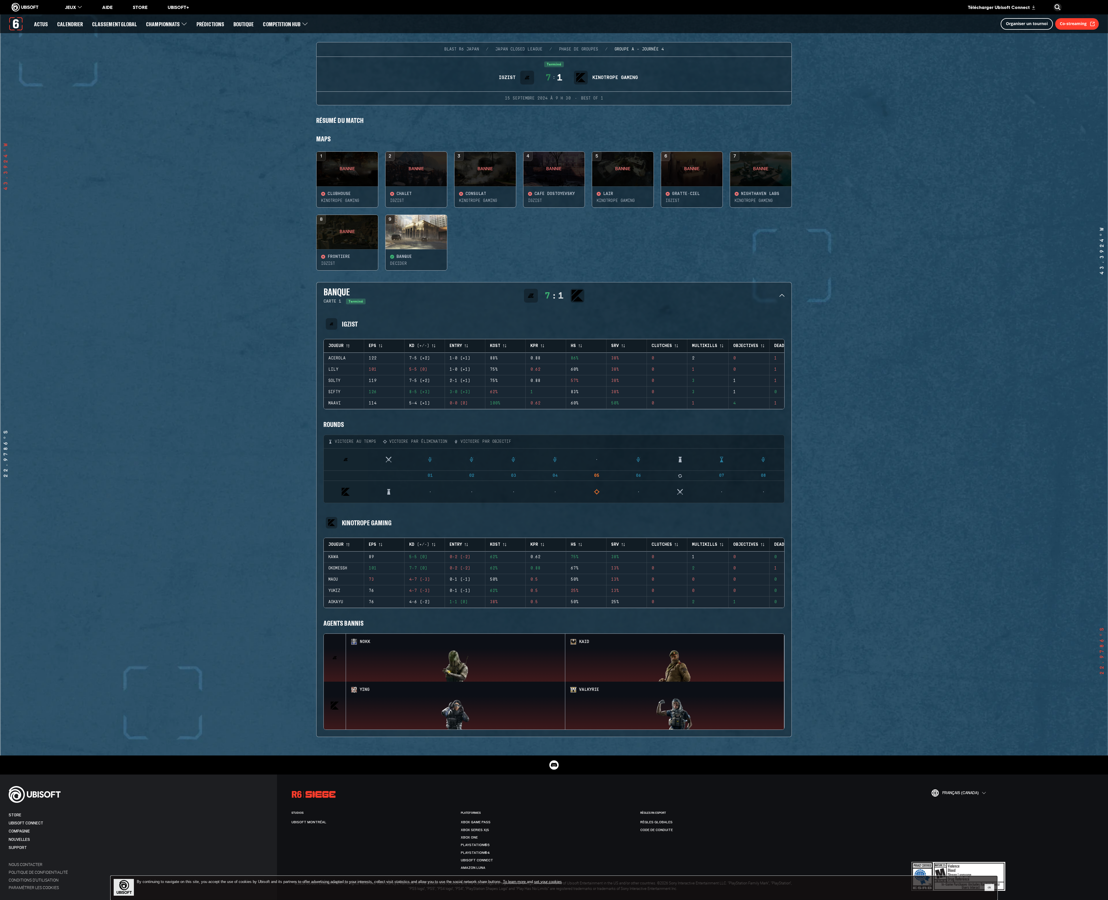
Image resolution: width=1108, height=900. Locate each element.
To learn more (515, 882)
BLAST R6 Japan (461, 49)
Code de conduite (656, 830)
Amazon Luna (473, 868)
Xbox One (469, 837)
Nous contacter (25, 864)
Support (18, 847)
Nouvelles (19, 839)
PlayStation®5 (475, 845)
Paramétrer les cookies (34, 887)
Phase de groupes (578, 49)
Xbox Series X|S (475, 830)
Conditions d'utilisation (34, 880)
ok (989, 887)
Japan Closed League (518, 49)
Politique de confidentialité (38, 872)
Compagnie (19, 831)
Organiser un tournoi (1027, 23)
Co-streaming (1073, 23)
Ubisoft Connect (26, 823)
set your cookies (548, 882)
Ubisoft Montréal (308, 822)
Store (15, 815)
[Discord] (554, 765)
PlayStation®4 (475, 853)
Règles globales (656, 822)
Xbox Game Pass (476, 822)
